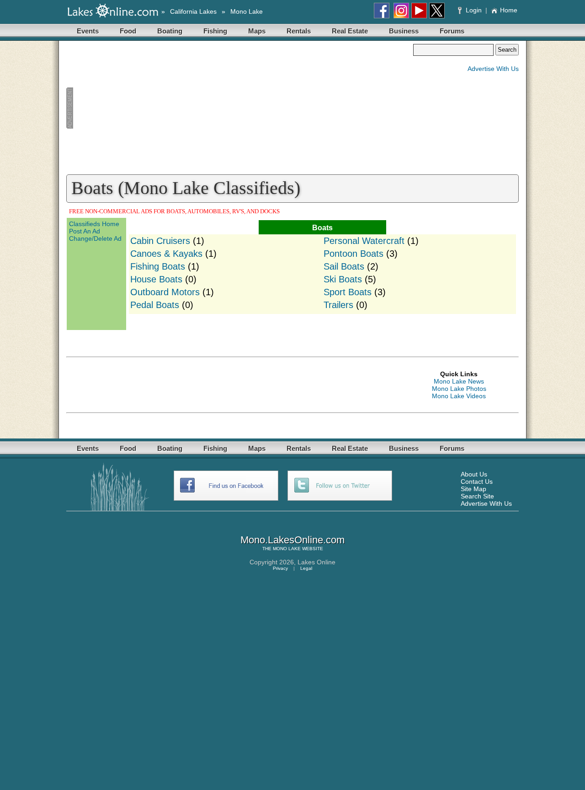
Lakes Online (316, 562)
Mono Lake (246, 11)
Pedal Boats (154, 305)
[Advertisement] (239, 108)
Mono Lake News (459, 381)
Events (88, 31)
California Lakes (193, 11)
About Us (474, 474)
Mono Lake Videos (459, 396)
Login (474, 10)
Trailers (338, 305)
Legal (306, 568)
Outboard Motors (165, 292)
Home (508, 10)
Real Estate (350, 31)
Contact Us (477, 481)
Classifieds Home (94, 223)
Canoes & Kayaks (166, 254)
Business (404, 31)
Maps (257, 31)
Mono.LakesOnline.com (292, 540)
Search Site (477, 496)
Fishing (215, 31)
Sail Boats (344, 266)
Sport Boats (348, 292)
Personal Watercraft (364, 241)
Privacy (280, 568)
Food (128, 31)
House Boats (156, 279)
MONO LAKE (287, 548)
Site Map (473, 488)
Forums (452, 31)
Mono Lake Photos (459, 388)
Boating (169, 31)
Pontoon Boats (353, 254)
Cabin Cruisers (160, 241)
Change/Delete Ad (95, 238)
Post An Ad (84, 231)
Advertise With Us (493, 68)
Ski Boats (343, 279)
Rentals (299, 31)
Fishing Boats (157, 266)
